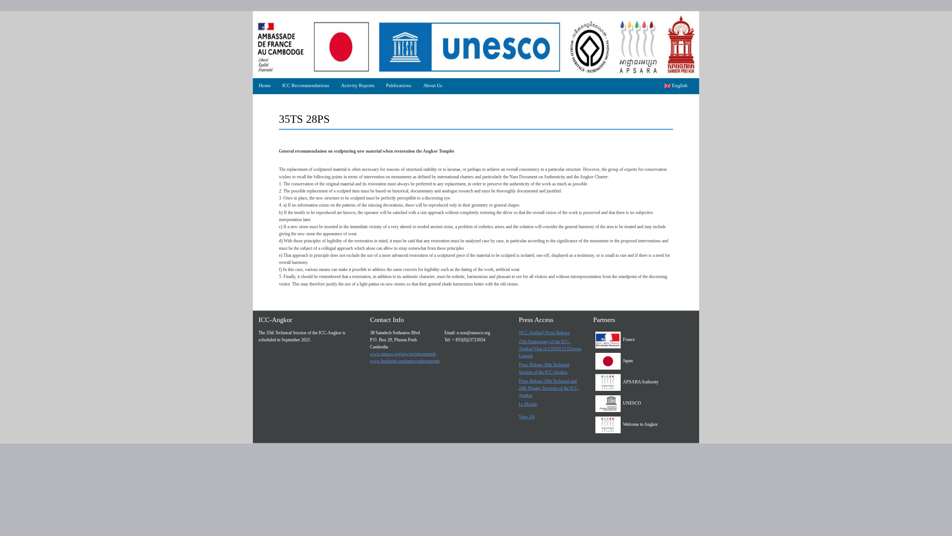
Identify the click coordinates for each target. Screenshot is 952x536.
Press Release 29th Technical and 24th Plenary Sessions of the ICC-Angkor (549, 388)
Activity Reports (357, 85)
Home (265, 85)
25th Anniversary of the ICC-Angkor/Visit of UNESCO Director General (550, 348)
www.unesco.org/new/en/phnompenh (403, 354)
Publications (398, 85)
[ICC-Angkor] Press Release (544, 332)
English (679, 85)
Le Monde (528, 404)
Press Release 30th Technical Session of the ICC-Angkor (544, 368)
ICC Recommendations (305, 85)
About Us (432, 85)
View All (526, 416)
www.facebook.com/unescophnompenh (405, 361)
